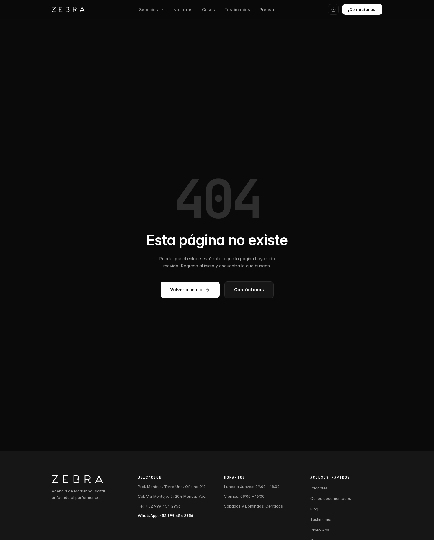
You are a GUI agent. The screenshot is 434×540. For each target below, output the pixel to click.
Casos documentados (330, 498)
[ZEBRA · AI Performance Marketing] (68, 9)
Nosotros (182, 9)
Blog (314, 509)
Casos (208, 9)
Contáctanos (249, 289)
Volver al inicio (186, 289)
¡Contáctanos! (362, 9)
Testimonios (237, 9)
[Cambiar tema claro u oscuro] (333, 9)
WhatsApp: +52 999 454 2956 (165, 515)
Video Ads (319, 530)
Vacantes (319, 488)
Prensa (267, 9)
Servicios (148, 9)
